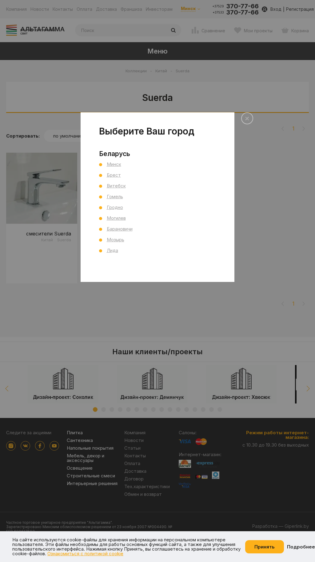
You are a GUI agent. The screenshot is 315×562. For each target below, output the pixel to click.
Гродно (115, 207)
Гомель (115, 196)
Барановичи (120, 229)
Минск (114, 164)
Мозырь (115, 240)
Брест (114, 175)
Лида (112, 250)
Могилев (116, 218)
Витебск (116, 186)
